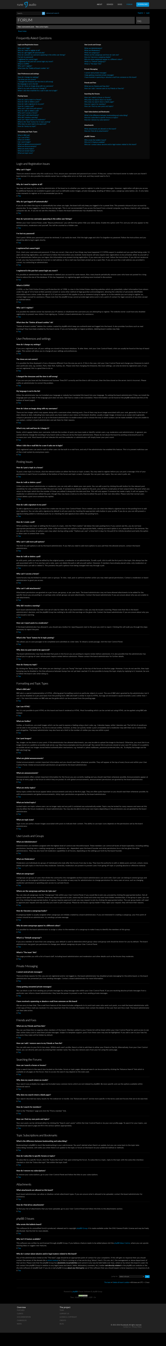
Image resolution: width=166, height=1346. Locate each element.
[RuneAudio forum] (122, 1317)
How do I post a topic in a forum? (29, 100)
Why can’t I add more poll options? (30, 108)
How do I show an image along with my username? (35, 86)
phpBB (74, 1292)
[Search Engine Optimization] (83, 1295)
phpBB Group (82, 1228)
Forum (129, 4)
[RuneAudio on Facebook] (122, 1310)
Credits (63, 1320)
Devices (110, 4)
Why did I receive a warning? (28, 117)
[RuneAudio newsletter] (140, 1317)
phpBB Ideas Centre (122, 1243)
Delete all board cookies (121, 1282)
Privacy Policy (137, 1327)
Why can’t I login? (24, 48)
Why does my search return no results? (98, 100)
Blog (62, 1324)
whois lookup (52, 1260)
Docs (120, 4)
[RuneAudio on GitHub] (114, 1310)
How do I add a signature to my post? (31, 104)
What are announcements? (27, 146)
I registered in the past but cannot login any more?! (35, 61)
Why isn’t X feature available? (94, 142)
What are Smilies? (24, 140)
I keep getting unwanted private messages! (99, 75)
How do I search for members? (95, 104)
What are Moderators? (92, 50)
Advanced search (52, 13)
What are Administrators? (93, 48)
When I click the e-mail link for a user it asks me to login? (37, 91)
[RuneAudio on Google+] (140, 1310)
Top (19, 179)
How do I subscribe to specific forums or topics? (101, 117)
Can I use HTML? (24, 137)
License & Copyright (68, 1317)
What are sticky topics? (26, 149)
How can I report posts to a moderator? (32, 119)
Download (143, 4)
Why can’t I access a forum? (27, 113)
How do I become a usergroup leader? (97, 57)
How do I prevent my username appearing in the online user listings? (41, 55)
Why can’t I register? (25, 66)
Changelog (22, 1320)
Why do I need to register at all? (29, 50)
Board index (22, 31)
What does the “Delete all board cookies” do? (33, 68)
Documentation (24, 1317)
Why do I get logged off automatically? (31, 53)
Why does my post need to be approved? (32, 124)
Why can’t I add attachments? (28, 115)
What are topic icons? (25, 153)
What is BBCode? (24, 135)
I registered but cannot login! (28, 59)
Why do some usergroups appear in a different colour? (103, 59)
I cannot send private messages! (95, 73)
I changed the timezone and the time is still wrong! (35, 82)
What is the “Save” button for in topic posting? (34, 122)
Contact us (127, 1327)
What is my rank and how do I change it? (32, 88)
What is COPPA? (23, 64)
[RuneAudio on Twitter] (131, 1310)
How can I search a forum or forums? (97, 97)
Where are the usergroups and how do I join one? (101, 55)
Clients (20, 1314)
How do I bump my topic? (27, 126)
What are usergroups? (92, 53)
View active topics (42, 27)
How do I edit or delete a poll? (28, 111)
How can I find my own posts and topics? (98, 106)
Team (62, 1310)
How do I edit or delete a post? (28, 102)
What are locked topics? (26, 151)
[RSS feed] (131, 1317)
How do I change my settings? (28, 77)
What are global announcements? (29, 144)
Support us (64, 1314)
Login (148, 13)
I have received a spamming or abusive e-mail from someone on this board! (110, 77)
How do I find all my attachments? (96, 131)
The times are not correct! (27, 79)
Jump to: (114, 1276)
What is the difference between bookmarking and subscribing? (106, 115)
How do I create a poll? (26, 106)
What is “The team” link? (92, 64)
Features (21, 1310)
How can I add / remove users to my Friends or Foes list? (104, 88)
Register (140, 13)
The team (107, 1282)
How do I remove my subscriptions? (97, 120)
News (19, 1324)
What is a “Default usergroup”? (95, 61)
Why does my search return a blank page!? (99, 102)
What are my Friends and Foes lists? (96, 86)
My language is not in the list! (28, 84)
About (99, 4)
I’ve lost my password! (25, 57)
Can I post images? (24, 142)
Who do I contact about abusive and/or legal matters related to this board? (110, 144)
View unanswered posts (26, 27)
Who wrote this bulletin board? (95, 140)
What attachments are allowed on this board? (100, 129)
